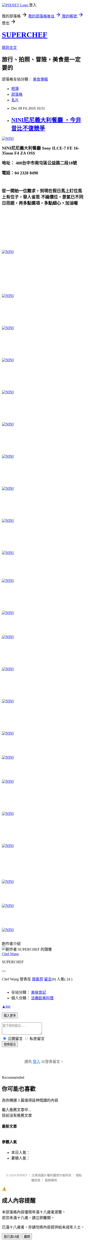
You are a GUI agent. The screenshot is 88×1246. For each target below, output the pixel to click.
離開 (27, 1236)
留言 (48, 979)
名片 (15, 100)
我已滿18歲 (11, 1236)
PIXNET (22, 1175)
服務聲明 (51, 1180)
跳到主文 (9, 48)
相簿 (15, 89)
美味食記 (38, 992)
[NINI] (8, 139)
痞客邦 (37, 979)
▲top (6, 1006)
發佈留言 (10, 1044)
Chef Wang (10, 954)
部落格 (17, 94)
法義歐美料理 (42, 998)
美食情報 (40, 79)
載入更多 (10, 1015)
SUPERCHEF (24, 34)
